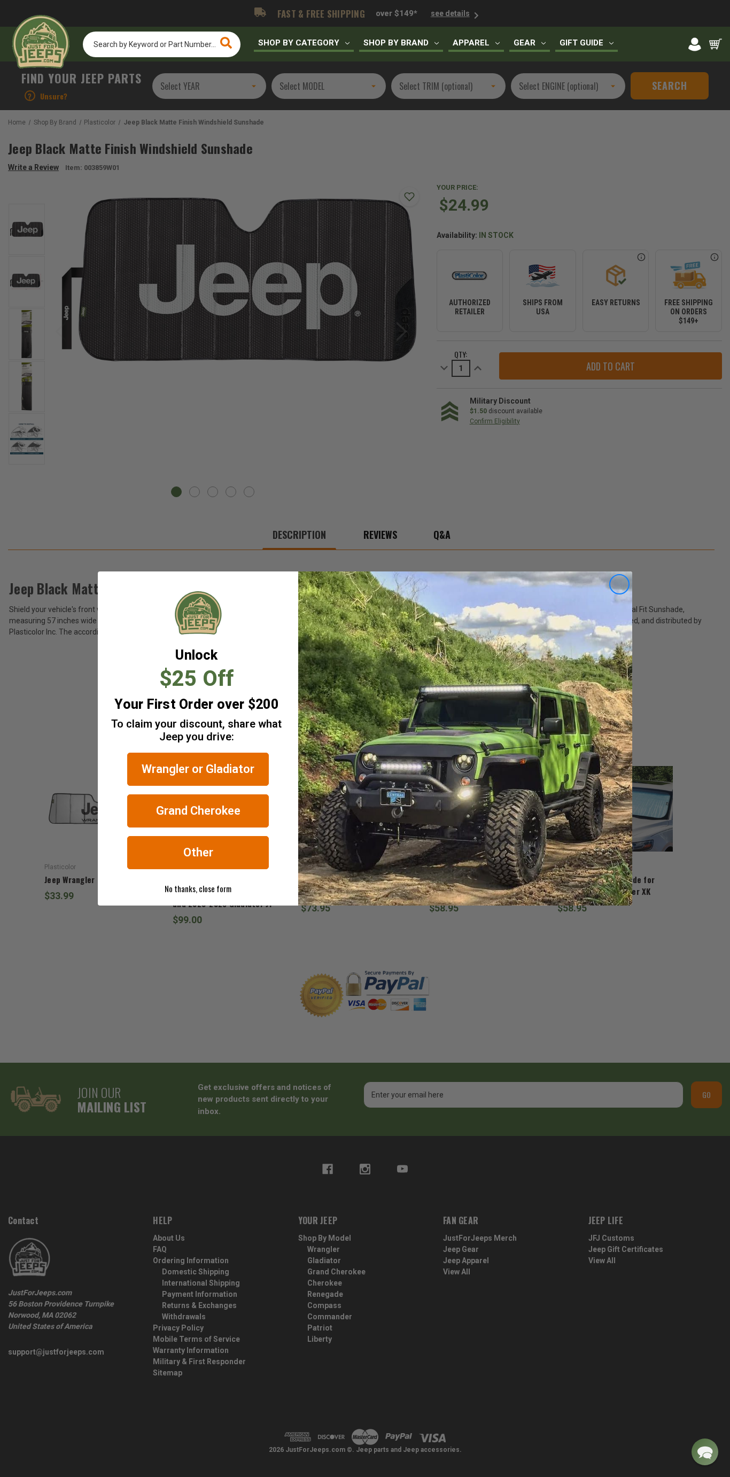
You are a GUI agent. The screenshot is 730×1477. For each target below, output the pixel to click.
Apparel (471, 43)
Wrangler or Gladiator (198, 769)
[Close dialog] (619, 584)
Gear (524, 43)
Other (198, 852)
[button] (705, 1452)
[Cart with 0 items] (715, 44)
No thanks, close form (198, 888)
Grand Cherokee (198, 810)
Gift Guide (581, 43)
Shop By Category (298, 43)
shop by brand (396, 43)
